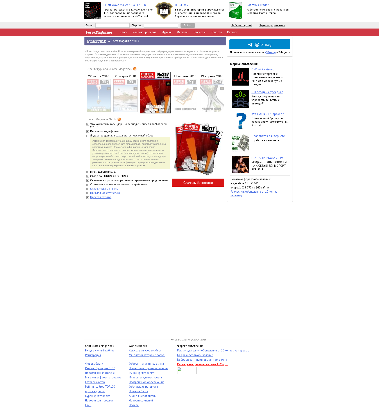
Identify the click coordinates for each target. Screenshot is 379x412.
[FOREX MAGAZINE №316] (125, 111)
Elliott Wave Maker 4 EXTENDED (125, 5)
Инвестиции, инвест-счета (145, 377)
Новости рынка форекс (99, 373)
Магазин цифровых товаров (103, 377)
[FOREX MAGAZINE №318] (185, 111)
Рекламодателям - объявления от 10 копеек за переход (213, 350)
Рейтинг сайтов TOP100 (100, 387)
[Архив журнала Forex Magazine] (135, 69)
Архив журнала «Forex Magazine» (110, 69)
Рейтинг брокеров (144, 32)
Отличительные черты (104, 188)
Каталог (232, 32)
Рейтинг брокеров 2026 (100, 368)
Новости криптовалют (99, 400)
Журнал (167, 32)
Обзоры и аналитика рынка (146, 363)
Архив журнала (95, 391)
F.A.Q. (88, 405)
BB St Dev (181, 5)
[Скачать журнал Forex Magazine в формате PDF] (198, 175)
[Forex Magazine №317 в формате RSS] (119, 119)
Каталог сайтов (95, 382)
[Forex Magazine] (99, 33)
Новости (216, 32)
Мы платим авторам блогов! (147, 355)
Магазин (182, 32)
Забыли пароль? (241, 25)
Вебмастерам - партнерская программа (202, 360)
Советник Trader (258, 5)
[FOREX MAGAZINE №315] (99, 111)
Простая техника (100, 197)
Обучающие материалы (144, 387)
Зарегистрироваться (272, 25)
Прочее (134, 405)
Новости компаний (141, 400)
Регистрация (93, 355)
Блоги (123, 32)
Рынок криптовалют (141, 373)
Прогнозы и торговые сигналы (148, 368)
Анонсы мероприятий (142, 396)
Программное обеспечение (146, 382)
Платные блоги (138, 391)
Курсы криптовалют (97, 396)
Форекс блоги (94, 363)
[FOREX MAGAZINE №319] (212, 111)
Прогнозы (199, 32)
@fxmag (263, 44)
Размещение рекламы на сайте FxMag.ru (202, 364)
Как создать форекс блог (145, 350)
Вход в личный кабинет (100, 350)
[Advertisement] (260, 267)
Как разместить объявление (195, 355)
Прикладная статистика (105, 193)
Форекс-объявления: (244, 64)
